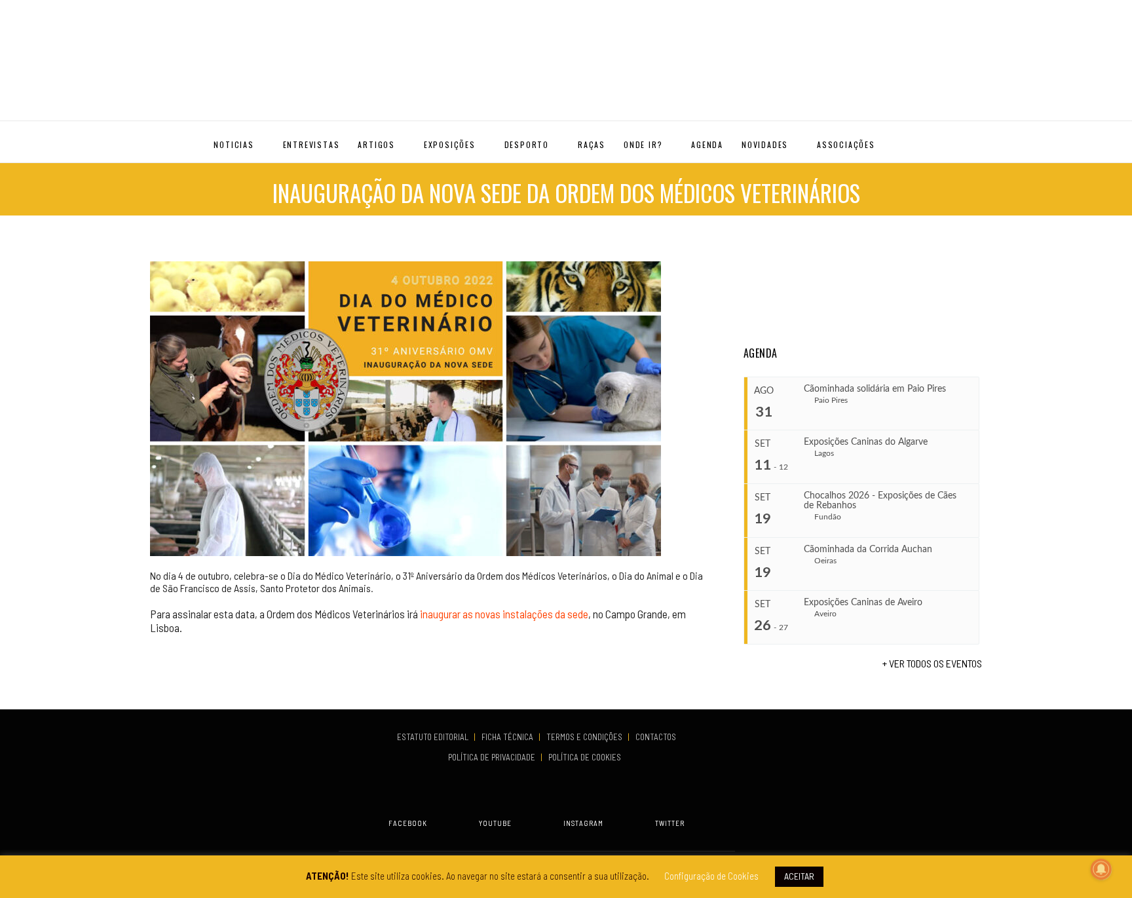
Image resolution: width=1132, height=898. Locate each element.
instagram (583, 823)
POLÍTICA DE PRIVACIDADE (492, 757)
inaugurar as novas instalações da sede (503, 613)
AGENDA (707, 144)
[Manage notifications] (1101, 869)
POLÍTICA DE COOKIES (586, 757)
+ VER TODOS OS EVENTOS (932, 663)
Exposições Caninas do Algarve (866, 442)
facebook (407, 823)
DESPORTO (526, 144)
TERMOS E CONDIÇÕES (585, 737)
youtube (495, 823)
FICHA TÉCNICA (508, 737)
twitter (670, 823)
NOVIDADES (765, 144)
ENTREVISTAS (311, 144)
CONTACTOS (655, 737)
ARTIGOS (376, 144)
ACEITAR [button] (799, 876)
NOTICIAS (234, 144)
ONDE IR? (643, 144)
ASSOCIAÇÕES (846, 144)
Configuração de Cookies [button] (711, 876)
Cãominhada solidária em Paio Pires (875, 389)
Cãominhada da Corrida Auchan (868, 549)
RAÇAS (591, 144)
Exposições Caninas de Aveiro (863, 602)
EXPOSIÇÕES (450, 144)
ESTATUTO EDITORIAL (433, 737)
